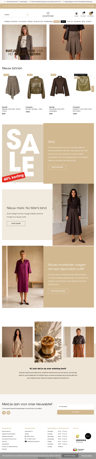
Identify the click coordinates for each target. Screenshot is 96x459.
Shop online (16, 223)
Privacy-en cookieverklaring (9, 446)
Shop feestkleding (58, 291)
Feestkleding (48, 21)
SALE (63, 21)
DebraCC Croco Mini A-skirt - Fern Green (82, 110)
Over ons (70, 21)
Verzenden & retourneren (9, 439)
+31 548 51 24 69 (31, 439)
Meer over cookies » (87, 455)
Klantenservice (6, 431)
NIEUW (56, 21)
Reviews (4, 449)
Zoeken (27, 14)
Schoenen (14, 21)
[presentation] (92, 89)
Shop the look (38, 21)
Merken (30, 21)
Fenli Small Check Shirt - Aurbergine (57, 110)
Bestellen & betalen (7, 436)
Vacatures (77, 21)
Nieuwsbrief (5, 444)
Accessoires (22, 21)
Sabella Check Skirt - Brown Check (11, 110)
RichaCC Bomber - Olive (34, 109)
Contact (88, 21)
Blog (83, 21)
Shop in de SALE (57, 167)
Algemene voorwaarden (8, 434)
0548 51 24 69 (30, 436)
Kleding (7, 21)
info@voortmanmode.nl (33, 441)
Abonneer (75, 412)
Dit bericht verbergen (70, 455)
